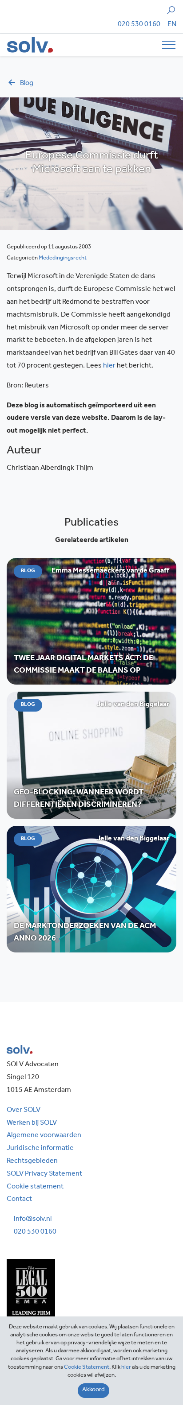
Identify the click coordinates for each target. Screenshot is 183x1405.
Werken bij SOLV (32, 1123)
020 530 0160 (139, 24)
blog (26, 83)
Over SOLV (23, 1110)
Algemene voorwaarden (44, 1135)
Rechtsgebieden (32, 1161)
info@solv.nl (33, 1219)
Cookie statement (35, 1187)
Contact (19, 1199)
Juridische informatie (40, 1148)
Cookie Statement (86, 1367)
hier (109, 366)
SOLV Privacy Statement (44, 1174)
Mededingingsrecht (63, 258)
